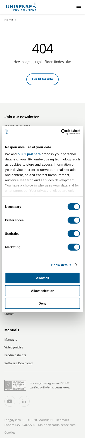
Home (8, 20)
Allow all (42, 278)
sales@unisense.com (61, 425)
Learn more (62, 387)
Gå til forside (42, 79)
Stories (9, 314)
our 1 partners (29, 154)
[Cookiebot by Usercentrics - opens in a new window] (61, 132)
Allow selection (42, 290)
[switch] (74, 220)
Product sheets (15, 355)
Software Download (18, 363)
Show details (61, 264)
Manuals (10, 339)
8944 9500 (28, 425)
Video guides (13, 347)
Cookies (9, 432)
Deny (42, 303)
